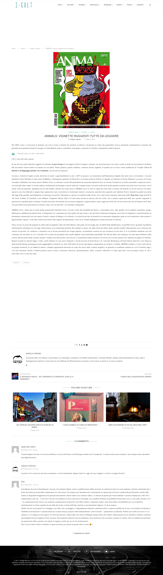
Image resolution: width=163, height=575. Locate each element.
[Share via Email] (87, 345)
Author (23, 48)
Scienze (82, 5)
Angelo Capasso (35, 48)
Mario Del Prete (28, 447)
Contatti (140, 5)
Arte (60, 5)
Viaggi (129, 5)
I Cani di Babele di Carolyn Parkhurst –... (81, 425)
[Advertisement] (81, 27)
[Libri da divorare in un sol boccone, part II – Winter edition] (128, 407)
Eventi (119, 5)
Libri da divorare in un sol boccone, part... (128, 425)
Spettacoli (94, 5)
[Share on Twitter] (82, 345)
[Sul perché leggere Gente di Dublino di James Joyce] (35, 407)
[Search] (150, 5)
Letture (70, 5)
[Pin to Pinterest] (84, 345)
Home (14, 48)
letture (26, 262)
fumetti (16, 262)
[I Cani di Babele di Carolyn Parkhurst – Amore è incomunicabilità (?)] (81, 407)
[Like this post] (77, 345)
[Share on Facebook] (79, 345)
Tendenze (107, 5)
